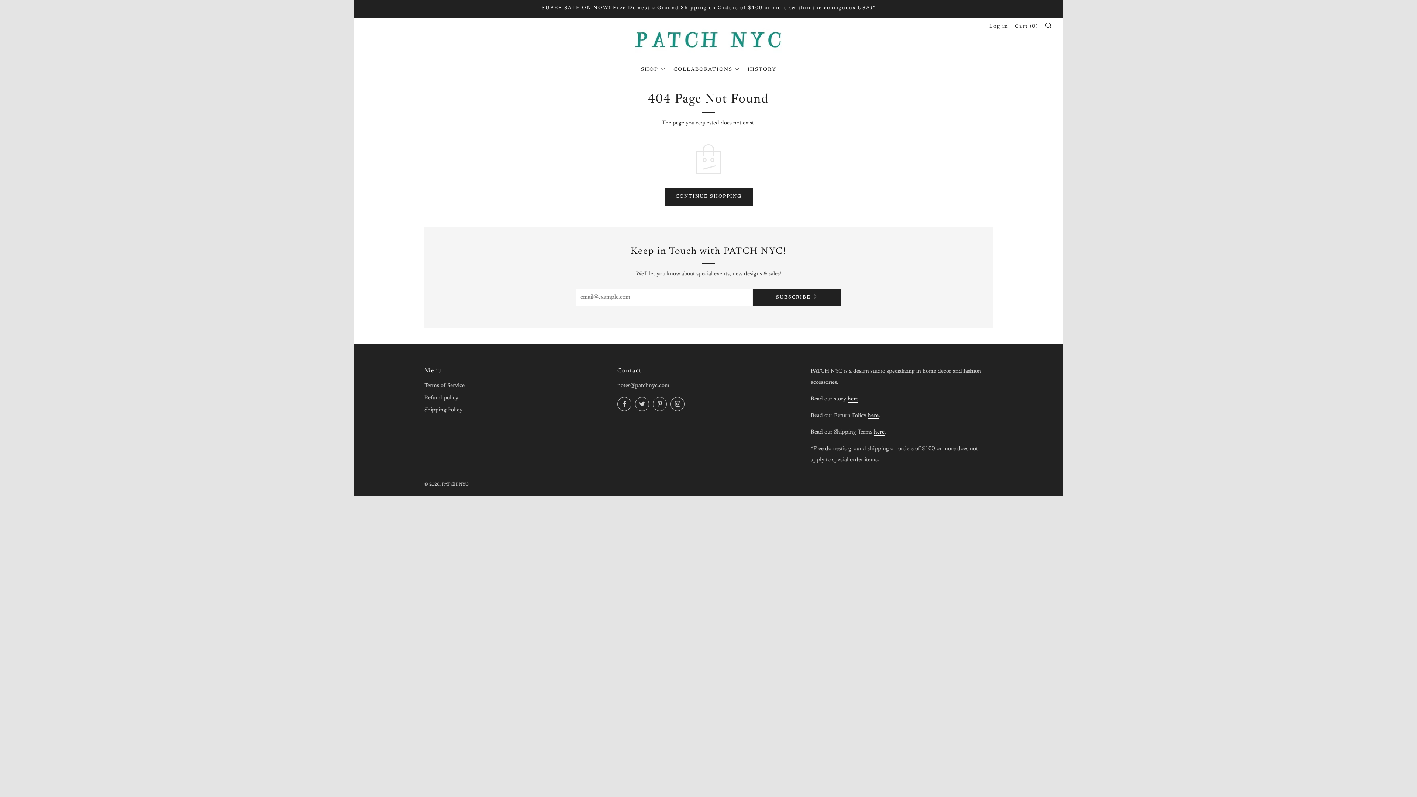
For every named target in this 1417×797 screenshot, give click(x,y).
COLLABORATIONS (702, 69)
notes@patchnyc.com (643, 386)
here (853, 399)
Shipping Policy (443, 410)
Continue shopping (709, 196)
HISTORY (762, 69)
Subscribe (793, 297)
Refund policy (441, 398)
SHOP (649, 69)
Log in (998, 26)
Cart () (1026, 26)
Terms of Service (444, 386)
